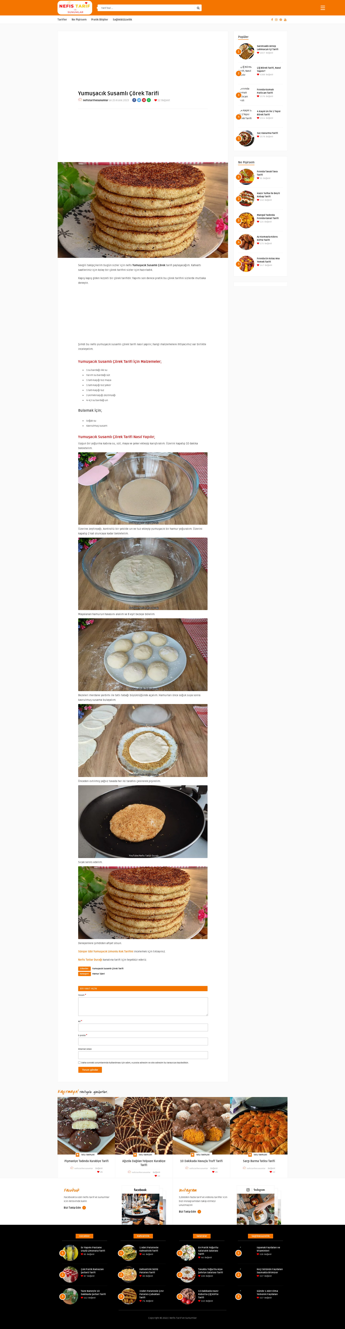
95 (260, 178)
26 (101, 1172)
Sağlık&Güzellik (122, 19)
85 (84, 1254)
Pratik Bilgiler (99, 19)
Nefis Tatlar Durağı (90, 959)
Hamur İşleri (98, 973)
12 (158, 100)
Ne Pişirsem (79, 19)
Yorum (82, 995)
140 (261, 200)
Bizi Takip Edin (72, 1207)
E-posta (82, 1035)
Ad (80, 1021)
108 (203, 1276)
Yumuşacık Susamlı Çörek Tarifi (107, 968)
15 (158, 1176)
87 (84, 1276)
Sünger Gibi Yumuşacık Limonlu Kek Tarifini (105, 951)
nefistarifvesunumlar (95, 100)
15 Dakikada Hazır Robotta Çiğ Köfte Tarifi (208, 1294)
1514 (262, 118)
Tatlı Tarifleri (88, 1155)
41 (143, 1254)
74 (143, 1301)
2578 (262, 136)
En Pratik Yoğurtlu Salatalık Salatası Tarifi (208, 1251)
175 (261, 243)
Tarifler (62, 19)
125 (261, 221)
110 (203, 1301)
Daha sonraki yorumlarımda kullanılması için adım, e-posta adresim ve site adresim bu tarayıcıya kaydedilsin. (135, 1063)
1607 (262, 53)
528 (261, 1254)
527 (261, 1276)
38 (143, 1276)
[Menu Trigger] (323, 8)
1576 (262, 96)
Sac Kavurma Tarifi (267, 133)
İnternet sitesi (85, 1049)
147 (261, 265)
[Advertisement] (143, 58)
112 (85, 1297)
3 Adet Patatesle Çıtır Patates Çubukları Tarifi (151, 1294)
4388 (262, 74)
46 (202, 1257)
